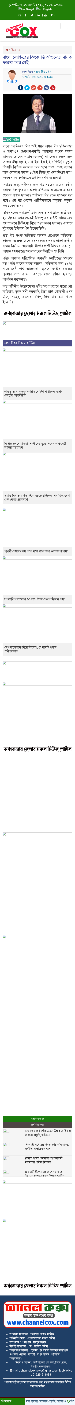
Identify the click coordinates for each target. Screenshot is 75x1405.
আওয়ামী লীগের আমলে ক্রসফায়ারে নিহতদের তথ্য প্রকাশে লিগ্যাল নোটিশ (44, 1174)
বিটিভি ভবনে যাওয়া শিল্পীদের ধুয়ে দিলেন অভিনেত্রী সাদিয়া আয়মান (35, 446)
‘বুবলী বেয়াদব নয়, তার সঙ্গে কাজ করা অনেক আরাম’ (36, 551)
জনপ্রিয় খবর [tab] (37, 1125)
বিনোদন (15, 50)
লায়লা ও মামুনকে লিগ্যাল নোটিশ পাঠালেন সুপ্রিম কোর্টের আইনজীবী (33, 394)
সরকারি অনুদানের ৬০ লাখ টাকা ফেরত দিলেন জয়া (34, 599)
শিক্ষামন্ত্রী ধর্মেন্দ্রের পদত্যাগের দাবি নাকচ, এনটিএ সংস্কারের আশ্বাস (47, 1147)
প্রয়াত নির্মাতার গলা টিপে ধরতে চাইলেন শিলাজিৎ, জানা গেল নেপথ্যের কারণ (37, 498)
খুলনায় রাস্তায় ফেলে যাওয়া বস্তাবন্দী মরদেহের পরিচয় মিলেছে (43, 1160)
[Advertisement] (37, 793)
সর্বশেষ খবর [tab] (37, 1119)
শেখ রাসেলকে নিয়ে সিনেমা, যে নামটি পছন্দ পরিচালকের (30, 649)
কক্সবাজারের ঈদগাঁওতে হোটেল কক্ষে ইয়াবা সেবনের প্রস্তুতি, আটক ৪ (48, 1133)
